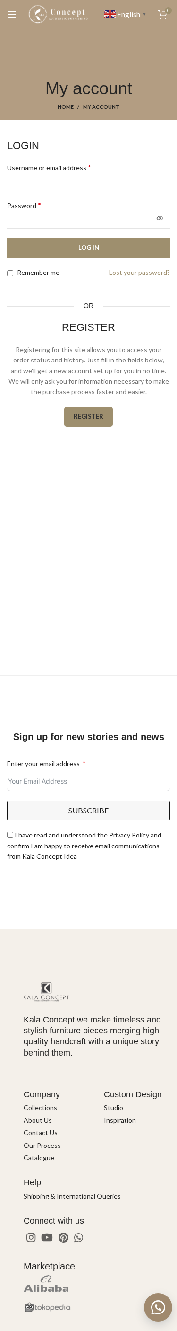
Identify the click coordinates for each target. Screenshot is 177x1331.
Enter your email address (43, 763)
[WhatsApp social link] (78, 1237)
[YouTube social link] (47, 1237)
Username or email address (49, 167)
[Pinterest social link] (63, 1237)
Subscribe (88, 810)
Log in (88, 247)
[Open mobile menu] (11, 14)
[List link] (57, 1107)
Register (88, 416)
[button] (158, 1307)
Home (66, 107)
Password (24, 205)
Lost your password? (139, 272)
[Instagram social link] (31, 1237)
